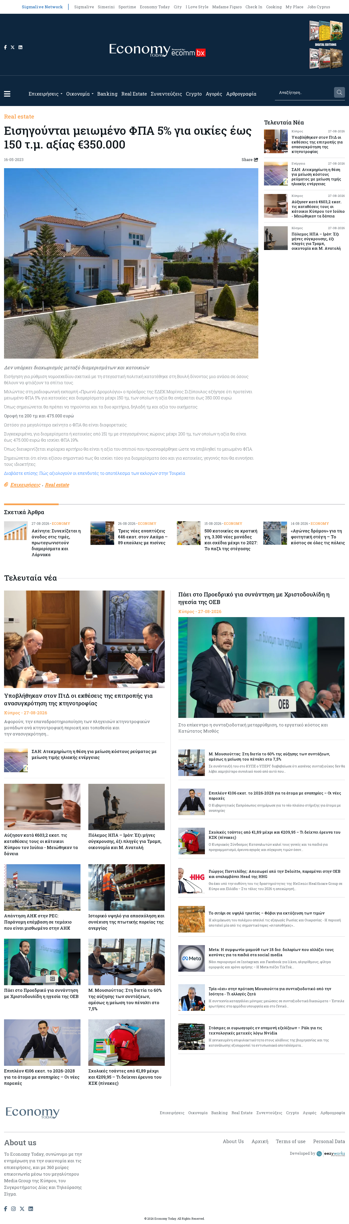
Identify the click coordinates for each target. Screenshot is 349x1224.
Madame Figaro (227, 6)
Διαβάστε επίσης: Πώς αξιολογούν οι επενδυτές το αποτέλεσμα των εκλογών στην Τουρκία (94, 473)
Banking (107, 93)
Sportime (127, 6)
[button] (7, 93)
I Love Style (197, 6)
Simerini (106, 6)
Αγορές (214, 93)
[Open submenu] (61, 93)
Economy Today (155, 6)
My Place (294, 6)
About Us (233, 1141)
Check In (253, 6)
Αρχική (259, 1141)
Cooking (274, 6)
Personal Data (329, 1141)
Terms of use (291, 1141)
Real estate (19, 116)
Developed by (303, 1153)
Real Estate (134, 93)
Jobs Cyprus (318, 6)
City (178, 6)
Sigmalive (84, 6)
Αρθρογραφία (241, 93)
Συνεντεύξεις (166, 93)
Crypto (194, 93)
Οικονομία (78, 93)
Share (247, 159)
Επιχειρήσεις (44, 93)
